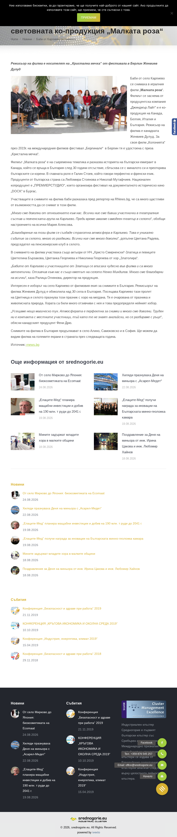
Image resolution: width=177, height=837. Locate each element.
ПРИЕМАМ (88, 17)
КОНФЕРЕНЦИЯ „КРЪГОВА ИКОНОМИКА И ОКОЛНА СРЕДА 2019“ (70, 623)
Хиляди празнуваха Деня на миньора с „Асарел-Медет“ (143, 378)
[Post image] (23, 381)
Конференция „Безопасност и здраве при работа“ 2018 (62, 653)
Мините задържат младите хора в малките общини (59, 437)
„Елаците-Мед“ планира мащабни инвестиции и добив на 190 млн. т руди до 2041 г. (61, 405)
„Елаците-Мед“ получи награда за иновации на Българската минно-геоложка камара (143, 408)
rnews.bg (32, 344)
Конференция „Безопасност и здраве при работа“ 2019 (62, 608)
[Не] (171, 13)
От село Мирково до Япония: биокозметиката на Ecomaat (60, 378)
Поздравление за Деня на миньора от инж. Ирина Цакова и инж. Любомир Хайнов (141, 443)
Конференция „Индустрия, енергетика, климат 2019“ (60, 638)
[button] (162, 789)
